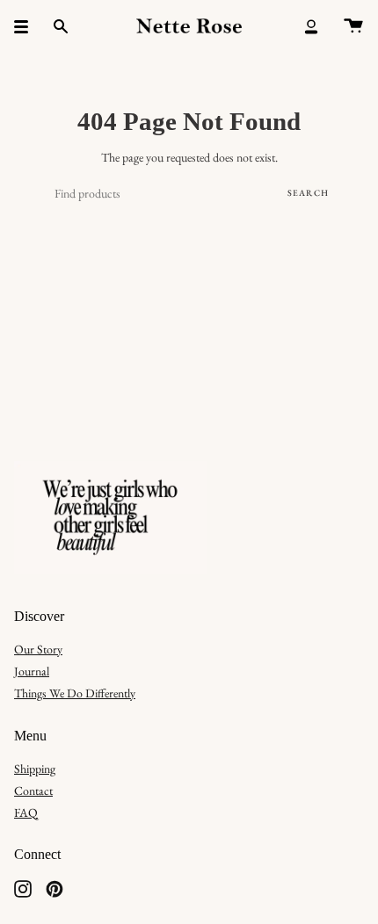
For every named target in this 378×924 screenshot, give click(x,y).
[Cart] (353, 26)
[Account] (311, 26)
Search (308, 193)
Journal (31, 671)
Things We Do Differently (74, 693)
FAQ (26, 812)
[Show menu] (27, 26)
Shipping (34, 768)
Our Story (38, 649)
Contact (33, 790)
